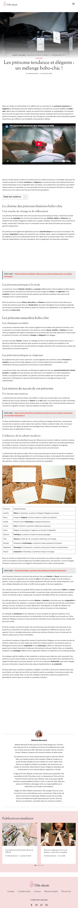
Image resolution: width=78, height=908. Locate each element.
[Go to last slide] (5, 843)
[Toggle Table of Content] (24, 197)
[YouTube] (36, 905)
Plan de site (66, 891)
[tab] (35, 865)
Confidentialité (24, 891)
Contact (37, 891)
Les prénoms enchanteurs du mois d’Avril (19, 851)
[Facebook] (31, 905)
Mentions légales (51, 891)
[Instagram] (46, 905)
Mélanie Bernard (33, 73)
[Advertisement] (39, 91)
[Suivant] (72, 843)
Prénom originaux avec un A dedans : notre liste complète (55, 851)
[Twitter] (41, 905)
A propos (10, 891)
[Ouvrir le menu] (73, 4)
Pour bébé (38, 58)
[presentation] (19, 834)
